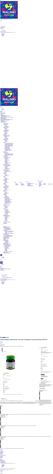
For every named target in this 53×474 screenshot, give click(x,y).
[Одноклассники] (1, 337)
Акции (1, 453)
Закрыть (43, 386)
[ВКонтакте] (0, 337)
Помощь (1, 457)
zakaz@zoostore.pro (3, 31)
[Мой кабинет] (0, 260)
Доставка (1, 456)
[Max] (27, 87)
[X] (4, 337)
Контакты (1, 452)
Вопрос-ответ (2, 460)
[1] (20, 348)
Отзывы (3, 398)
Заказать (41, 386)
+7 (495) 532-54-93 (3, 26)
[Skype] (7, 337)
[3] (20, 349)
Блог (1, 459)
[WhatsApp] (6, 337)
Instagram (3, 34)
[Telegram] (8, 337)
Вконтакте (3, 33)
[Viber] (5, 337)
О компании (2, 451)
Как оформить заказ (3, 455)
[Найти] (1, 20)
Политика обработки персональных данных (6, 469)
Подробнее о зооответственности (31, 403)
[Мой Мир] (2, 337)
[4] (20, 350)
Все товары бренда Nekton (44, 376)
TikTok (3, 35)
